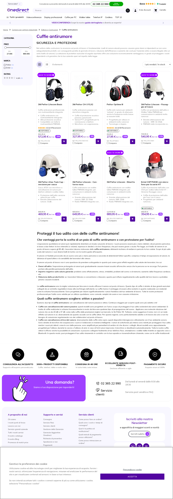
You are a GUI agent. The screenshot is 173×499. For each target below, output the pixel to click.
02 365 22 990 (110, 383)
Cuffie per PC (70, 17)
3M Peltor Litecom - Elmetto (121, 182)
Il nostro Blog (13, 439)
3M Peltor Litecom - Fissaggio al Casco (155, 105)
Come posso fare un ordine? (90, 419)
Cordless (108, 17)
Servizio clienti (104, 392)
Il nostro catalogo (15, 436)
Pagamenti (47, 445)
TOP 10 (118, 17)
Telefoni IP (97, 17)
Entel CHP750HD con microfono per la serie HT (155, 183)
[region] (86, 473)
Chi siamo (12, 419)
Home (5, 30)
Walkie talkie (84, 17)
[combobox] (82, 10)
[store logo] (18, 10)
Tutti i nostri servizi (15, 432)
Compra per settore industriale (24, 30)
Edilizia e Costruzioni (49, 30)
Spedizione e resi (50, 442)
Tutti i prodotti (17, 17)
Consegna (47, 419)
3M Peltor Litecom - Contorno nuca (84, 183)
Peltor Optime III (115, 104)
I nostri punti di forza (16, 423)
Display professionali (53, 17)
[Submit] (128, 10)
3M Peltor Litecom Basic (50, 104)
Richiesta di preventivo (52, 438)
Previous (10, 22)
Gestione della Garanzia (53, 429)
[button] (49, 143)
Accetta (132, 476)
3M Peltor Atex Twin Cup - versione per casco (51, 183)
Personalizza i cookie (132, 469)
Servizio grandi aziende (18, 429)
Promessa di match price (18, 442)
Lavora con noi (14, 426)
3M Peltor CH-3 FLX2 (82, 104)
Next (163, 22)
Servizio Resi (48, 423)
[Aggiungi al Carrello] (64, 141)
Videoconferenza (33, 17)
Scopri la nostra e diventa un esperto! (86, 22)
